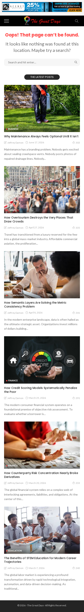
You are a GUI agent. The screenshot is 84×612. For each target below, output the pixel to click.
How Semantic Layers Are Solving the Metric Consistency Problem (35, 305)
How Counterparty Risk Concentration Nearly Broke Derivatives (41, 475)
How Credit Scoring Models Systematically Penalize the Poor (40, 390)
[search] (76, 21)
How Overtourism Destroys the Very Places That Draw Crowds (38, 219)
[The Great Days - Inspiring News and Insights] (42, 20)
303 (78, 142)
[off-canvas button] (6, 20)
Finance (13, 380)
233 (78, 482)
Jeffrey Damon (15, 142)
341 (78, 312)
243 (78, 568)
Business (13, 129)
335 (78, 227)
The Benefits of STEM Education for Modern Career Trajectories (40, 560)
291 (78, 398)
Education (15, 550)
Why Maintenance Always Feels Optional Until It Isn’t (41, 136)
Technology (16, 295)
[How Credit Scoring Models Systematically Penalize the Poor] (42, 360)
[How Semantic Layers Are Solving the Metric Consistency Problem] (42, 274)
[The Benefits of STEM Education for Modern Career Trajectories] (42, 530)
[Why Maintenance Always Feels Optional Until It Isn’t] (42, 108)
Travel (12, 210)
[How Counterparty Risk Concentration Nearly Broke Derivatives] (42, 445)
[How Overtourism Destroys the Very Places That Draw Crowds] (42, 189)
